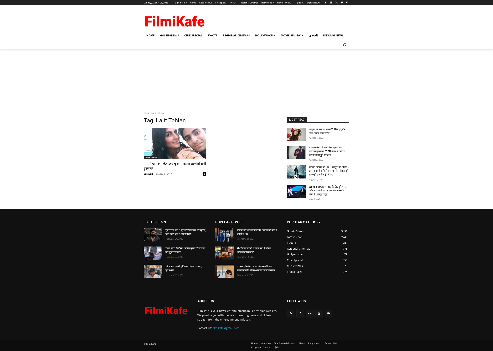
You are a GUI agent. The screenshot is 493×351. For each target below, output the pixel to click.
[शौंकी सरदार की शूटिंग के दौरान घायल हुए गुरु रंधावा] (153, 271)
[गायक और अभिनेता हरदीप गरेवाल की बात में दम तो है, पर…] (224, 235)
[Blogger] (290, 313)
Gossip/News (151, 157)
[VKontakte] (328, 313)
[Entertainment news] (166, 310)
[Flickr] (309, 313)
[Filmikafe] (174, 20)
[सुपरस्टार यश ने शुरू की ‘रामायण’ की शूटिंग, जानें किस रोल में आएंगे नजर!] (153, 235)
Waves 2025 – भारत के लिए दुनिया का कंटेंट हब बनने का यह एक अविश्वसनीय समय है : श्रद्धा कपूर (328, 190)
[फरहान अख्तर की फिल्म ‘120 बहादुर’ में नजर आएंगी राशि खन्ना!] (296, 134)
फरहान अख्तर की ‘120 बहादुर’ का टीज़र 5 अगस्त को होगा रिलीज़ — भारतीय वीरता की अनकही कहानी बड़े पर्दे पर (329, 171)
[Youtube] (347, 3)
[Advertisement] (275, 19)
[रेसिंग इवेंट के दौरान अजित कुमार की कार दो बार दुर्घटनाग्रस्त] (153, 253)
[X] (336, 3)
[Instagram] (331, 3)
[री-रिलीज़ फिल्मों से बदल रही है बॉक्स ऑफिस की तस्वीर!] (224, 253)
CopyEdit (148, 173)
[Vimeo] (342, 3)
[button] (344, 44)
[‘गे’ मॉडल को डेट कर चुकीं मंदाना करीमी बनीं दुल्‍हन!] (175, 143)
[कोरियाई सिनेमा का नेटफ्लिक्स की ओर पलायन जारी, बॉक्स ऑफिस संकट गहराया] (224, 271)
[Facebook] (326, 3)
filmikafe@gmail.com (226, 328)
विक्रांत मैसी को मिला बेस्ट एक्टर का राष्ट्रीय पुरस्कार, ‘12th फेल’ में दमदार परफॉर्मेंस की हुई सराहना (327, 151)
